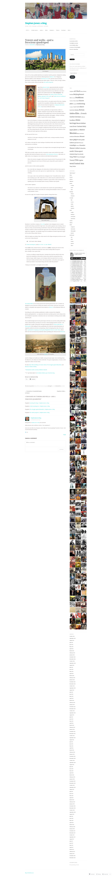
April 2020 (71, 772)
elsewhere (72, 214)
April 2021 (71, 748)
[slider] (83, 258)
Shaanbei (46, 354)
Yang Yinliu (73, 166)
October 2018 (72, 810)
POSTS (27, 30)
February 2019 (72, 801)
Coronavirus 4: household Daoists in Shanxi (33, 392)
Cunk (74, 106)
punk (83, 139)
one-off (42, 224)
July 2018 (71, 816)
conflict (72, 212)
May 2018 (71, 820)
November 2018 (73, 808)
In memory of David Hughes (75, 47)
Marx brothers (80, 133)
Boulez (73, 97)
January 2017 (72, 853)
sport (81, 151)
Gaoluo (41, 30)
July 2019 (71, 791)
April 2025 (71, 648)
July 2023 (71, 692)
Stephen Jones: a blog (36, 23)
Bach (78, 91)
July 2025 (71, 642)
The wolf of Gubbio (29, 303)
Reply (64, 434)
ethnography (73, 231)
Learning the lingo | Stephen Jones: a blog (39, 403)
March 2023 (72, 700)
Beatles (71, 94)
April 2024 (71, 673)
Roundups (63, 30)
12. (77, 276)
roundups (73, 145)
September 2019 (73, 787)
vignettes (72, 208)
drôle (72, 239)
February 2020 (72, 777)
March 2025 (72, 650)
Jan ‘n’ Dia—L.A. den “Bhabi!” (45, 244)
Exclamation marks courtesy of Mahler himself (36, 369)
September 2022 (73, 712)
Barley (84, 91)
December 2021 (72, 731)
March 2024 (72, 675)
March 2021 (72, 750)
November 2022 (73, 708)
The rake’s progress (48, 82)
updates (72, 206)
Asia (71, 237)
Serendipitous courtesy (74, 43)
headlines (72, 120)
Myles (71, 139)
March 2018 (72, 824)
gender (71, 183)
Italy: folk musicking (33, 364)
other (72, 189)
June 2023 (71, 694)
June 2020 (71, 768)
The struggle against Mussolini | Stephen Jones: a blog (42, 409)
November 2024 (73, 659)
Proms (79, 139)
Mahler (82, 130)
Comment (61, 449)
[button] (72, 289)
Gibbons (83, 117)
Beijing (76, 94)
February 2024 (72, 677)
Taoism (71, 220)
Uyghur (80, 160)
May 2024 (71, 671)
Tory (78, 157)
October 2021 (72, 735)
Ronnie (81, 142)
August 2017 (72, 839)
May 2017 (71, 845)
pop (75, 140)
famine (77, 110)
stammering (73, 154)
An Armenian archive (74, 41)
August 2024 (72, 665)
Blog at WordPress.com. (29, 872)
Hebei (46, 30)
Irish (71, 126)
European (72, 195)
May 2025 (71, 646)
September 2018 (73, 812)
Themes (57, 30)
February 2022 (72, 727)
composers (73, 226)
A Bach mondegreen (31, 244)
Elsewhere (52, 30)
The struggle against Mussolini (54, 364)
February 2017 (72, 851)
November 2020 (73, 758)
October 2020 (72, 760)
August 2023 (72, 690)
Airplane (72, 91)
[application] (78, 258)
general (72, 243)
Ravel (78, 142)
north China (73, 216)
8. (77, 270)
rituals (72, 204)
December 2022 (72, 706)
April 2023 (71, 698)
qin (75, 142)
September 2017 (73, 837)
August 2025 (72, 640)
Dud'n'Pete (72, 110)
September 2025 (73, 638)
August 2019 (72, 789)
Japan (71, 130)
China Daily (75, 100)
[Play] (72, 258)
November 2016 (73, 857)
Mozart (82, 136)
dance (82, 107)
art (75, 91)
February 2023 (72, 702)
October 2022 (72, 710)
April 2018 (71, 822)
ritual (71, 210)
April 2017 (71, 847)
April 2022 (71, 723)
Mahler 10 (52, 76)
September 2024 (73, 663)
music (72, 187)
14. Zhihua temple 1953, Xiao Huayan (77, 279)
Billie (71, 97)
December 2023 (72, 681)
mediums (72, 136)
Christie (74, 103)
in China (72, 185)
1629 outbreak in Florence (52, 154)
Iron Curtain (77, 126)
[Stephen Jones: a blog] (56, 11)
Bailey (82, 91)
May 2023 (71, 696)
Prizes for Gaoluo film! (74, 49)
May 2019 (71, 795)
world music (72, 235)
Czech (77, 106)
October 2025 (72, 636)
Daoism (71, 177)
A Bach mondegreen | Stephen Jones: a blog (40, 406)
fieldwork (71, 181)
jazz (75, 130)
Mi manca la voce (45, 78)
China (71, 175)
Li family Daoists (34, 30)
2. (77, 262)
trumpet (82, 157)
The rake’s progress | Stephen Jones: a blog (39, 412)
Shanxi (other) (75, 148)
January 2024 (72, 679)
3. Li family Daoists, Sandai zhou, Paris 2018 (77, 263)
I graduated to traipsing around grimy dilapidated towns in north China (43, 329)
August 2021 (72, 739)
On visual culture (43, 364)
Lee (78, 130)
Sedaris (77, 145)
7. (77, 269)
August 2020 (72, 764)
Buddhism (79, 97)
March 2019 (72, 799)
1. (77, 261)
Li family (71, 197)
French (84, 113)
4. (77, 265)
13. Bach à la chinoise (75, 278)
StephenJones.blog (40, 44)
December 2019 (72, 781)
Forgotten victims (61, 391)
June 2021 (71, 743)
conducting (81, 104)
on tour (72, 202)
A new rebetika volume (74, 45)
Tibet (75, 157)
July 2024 (71, 667)
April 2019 (71, 797)
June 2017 (71, 843)
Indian (83, 123)
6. (77, 268)
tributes (71, 222)
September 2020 (73, 762)
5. (77, 266)
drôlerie (71, 179)
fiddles (72, 113)
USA (76, 160)
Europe (72, 241)
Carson (71, 100)
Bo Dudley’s (46, 372)
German (78, 117)
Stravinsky (80, 154)
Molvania (62, 331)
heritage (73, 123)
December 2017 (72, 830)
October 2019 (72, 785)
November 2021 (73, 733)
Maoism (73, 133)
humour (72, 233)
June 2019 (71, 793)
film (77, 113)
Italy (84, 126)
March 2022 (72, 725)
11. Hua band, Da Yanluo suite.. (77, 275)
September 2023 (73, 688)
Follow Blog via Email (75, 64)
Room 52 (51, 307)
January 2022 (72, 729)
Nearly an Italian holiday (30, 366)
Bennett (81, 94)
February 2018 (72, 826)
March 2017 (72, 849)
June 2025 (71, 644)
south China (74, 151)
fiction (81, 110)
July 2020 (71, 766)
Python (72, 142)
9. (77, 272)
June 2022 (71, 719)
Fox (80, 113)
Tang (71, 157)
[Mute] (81, 258)
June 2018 (71, 818)
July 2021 (71, 741)
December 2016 (72, 855)
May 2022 (71, 721)
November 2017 (73, 832)
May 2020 (71, 770)
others (72, 245)
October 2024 (72, 661)
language (71, 191)
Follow (72, 77)
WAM (69, 30)
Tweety (72, 160)
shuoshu (82, 148)
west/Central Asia (77, 164)
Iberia (78, 123)
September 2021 (73, 737)
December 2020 (72, 756)
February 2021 (72, 752)
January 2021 (72, 754)
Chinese (72, 193)
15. (77, 280)
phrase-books (46, 87)
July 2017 (71, 841)
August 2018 (72, 814)
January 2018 (72, 828)
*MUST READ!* (72, 173)
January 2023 (72, 704)
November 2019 (73, 783)
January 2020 (72, 779)
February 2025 (72, 652)
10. (77, 273)
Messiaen (77, 136)
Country (71, 106)
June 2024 (71, 669)
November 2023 (73, 683)
